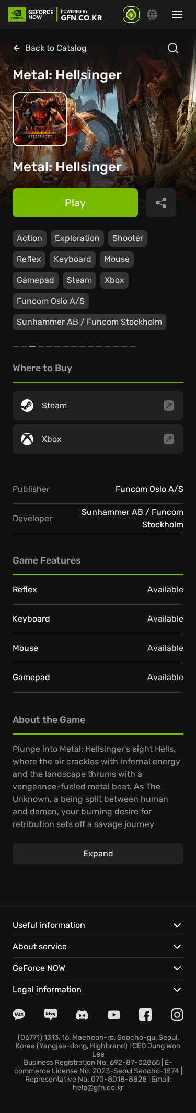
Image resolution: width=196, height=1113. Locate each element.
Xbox (114, 280)
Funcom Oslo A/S (51, 301)
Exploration (77, 238)
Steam (79, 280)
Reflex (29, 259)
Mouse (117, 259)
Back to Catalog (56, 48)
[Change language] (152, 14)
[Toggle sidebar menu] (177, 14)
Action (29, 238)
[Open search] (173, 48)
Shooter (127, 238)
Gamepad (35, 280)
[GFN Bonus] (131, 14)
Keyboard (72, 259)
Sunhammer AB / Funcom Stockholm (89, 322)
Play (75, 203)
